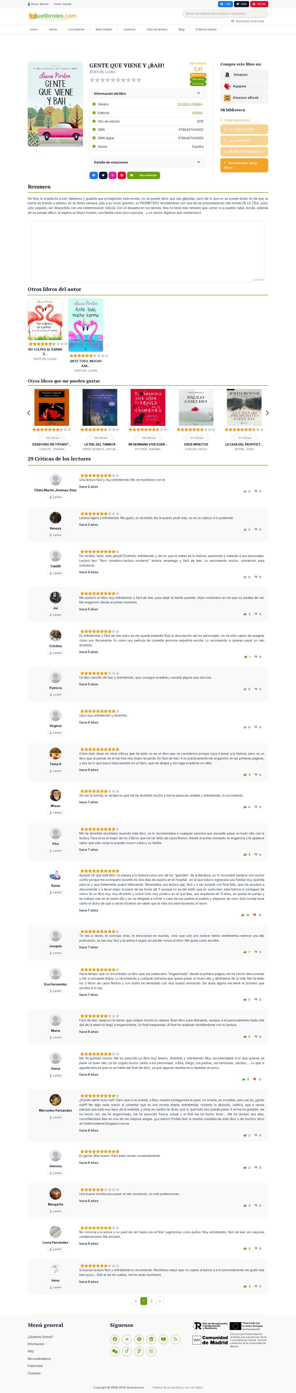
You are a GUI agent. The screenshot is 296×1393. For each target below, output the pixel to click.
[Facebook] (115, 1339)
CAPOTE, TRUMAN (51, 449)
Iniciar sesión (40, 4)
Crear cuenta (62, 4)
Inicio (33, 29)
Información (36, 1344)
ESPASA (197, 112)
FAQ (31, 1351)
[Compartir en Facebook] (93, 175)
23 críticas (52, 437)
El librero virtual (206, 29)
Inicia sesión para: (237, 120)
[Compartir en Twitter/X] (103, 175)
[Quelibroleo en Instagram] (113, 175)
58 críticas (148, 437)
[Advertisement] (148, 48)
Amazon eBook (246, 97)
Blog (181, 29)
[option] (52, 420)
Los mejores (76, 29)
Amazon (240, 74)
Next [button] (267, 413)
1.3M (228, 4)
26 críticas (100, 437)
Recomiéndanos (39, 1358)
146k (244, 4)
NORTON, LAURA (102, 72)
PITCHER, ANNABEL (148, 449)
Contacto (34, 1373)
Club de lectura (157, 29)
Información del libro (110, 93)
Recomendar (148, 175)
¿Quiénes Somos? (40, 1337)
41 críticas (196, 437)
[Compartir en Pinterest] (122, 175)
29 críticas (198, 83)
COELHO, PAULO (196, 449)
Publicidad (35, 1366)
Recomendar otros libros (240, 165)
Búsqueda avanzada (249, 21)
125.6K (261, 4)
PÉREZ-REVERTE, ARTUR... (100, 449)
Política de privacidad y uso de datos (178, 1387)
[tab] (148, 93)
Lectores (129, 29)
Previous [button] (29, 413)
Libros (53, 29)
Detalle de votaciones (111, 162)
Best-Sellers (104, 29)
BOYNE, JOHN (244, 449)
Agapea (239, 86)
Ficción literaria (190, 104)
